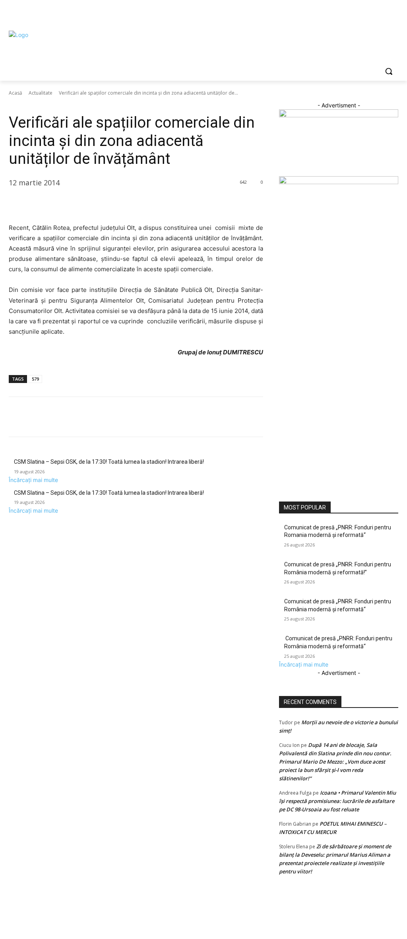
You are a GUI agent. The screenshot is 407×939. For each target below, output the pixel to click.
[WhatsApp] (71, 203)
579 (35, 379)
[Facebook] (349, 14)
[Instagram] (360, 14)
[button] (388, 71)
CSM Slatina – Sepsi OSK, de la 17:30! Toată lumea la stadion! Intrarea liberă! (109, 462)
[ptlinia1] (338, 115)
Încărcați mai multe (33, 479)
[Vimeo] (382, 14)
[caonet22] (338, 182)
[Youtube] (393, 14)
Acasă (15, 92)
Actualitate (40, 92)
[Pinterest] (53, 203)
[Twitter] (371, 14)
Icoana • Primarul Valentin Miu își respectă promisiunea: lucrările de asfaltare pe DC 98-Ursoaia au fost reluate (337, 801)
